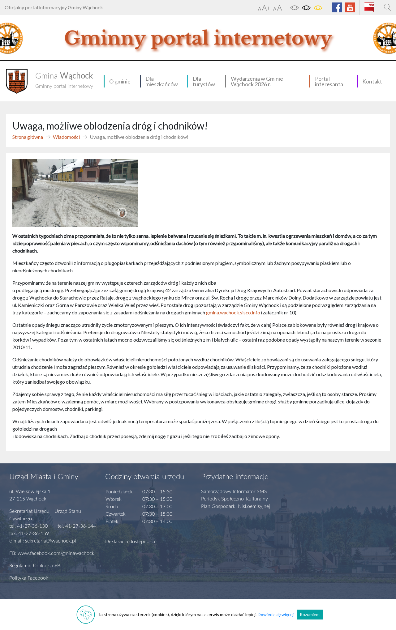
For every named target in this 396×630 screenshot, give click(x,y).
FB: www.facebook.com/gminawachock (51, 553)
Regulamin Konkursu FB (34, 565)
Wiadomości (66, 137)
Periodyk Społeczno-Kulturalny (234, 498)
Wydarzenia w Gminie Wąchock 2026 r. (257, 81)
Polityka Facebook (28, 578)
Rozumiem (310, 614)
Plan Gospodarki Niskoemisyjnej (235, 506)
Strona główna (27, 137)
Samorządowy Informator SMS (234, 491)
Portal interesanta (329, 81)
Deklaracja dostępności (130, 541)
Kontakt (372, 81)
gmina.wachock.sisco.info (233, 312)
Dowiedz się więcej (276, 614)
